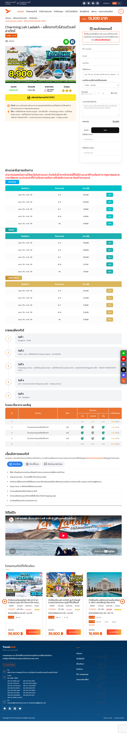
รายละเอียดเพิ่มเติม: (89, 101)
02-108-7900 (12, 678)
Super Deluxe (13, 278)
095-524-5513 (27, 681)
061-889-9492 (27, 688)
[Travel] (8, 10)
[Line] (4, 708)
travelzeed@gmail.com (37, 703)
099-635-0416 (11, 695)
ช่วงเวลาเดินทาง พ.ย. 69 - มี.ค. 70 (101, 613)
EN (119, 3)
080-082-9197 (27, 683)
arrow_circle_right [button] (122, 601)
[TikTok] (123, 369)
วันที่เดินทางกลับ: (88, 148)
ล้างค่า (86, 130)
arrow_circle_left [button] (4, 601)
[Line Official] (89, 3)
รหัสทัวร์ (11, 606)
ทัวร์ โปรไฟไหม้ (71, 11)
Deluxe (11, 229)
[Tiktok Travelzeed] (97, 3)
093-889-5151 (11, 688)
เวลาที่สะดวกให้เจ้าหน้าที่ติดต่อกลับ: (94, 80)
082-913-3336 (11, 683)
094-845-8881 (11, 690)
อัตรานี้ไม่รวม (32, 464)
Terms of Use (108, 718)
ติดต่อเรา (79, 669)
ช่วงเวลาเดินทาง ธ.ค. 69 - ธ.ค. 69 (20, 613)
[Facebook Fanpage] (93, 3)
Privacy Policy (119, 718)
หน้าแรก (20, 11)
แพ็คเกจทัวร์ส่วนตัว (20, 18)
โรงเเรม (37, 606)
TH (114, 3)
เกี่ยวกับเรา (80, 664)
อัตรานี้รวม (15, 464)
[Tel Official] (84, 3)
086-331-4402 (27, 686)
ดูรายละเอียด (33, 632)
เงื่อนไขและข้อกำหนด (53, 464)
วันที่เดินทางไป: (87, 134)
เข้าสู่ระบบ (106, 3)
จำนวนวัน (20, 606)
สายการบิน (28, 606)
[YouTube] (123, 358)
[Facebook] (123, 364)
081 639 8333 (27, 695)
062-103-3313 (11, 686)
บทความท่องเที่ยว (106, 11)
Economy (12, 182)
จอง (105, 130)
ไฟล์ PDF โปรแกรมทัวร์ (95, 458)
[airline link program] (28, 609)
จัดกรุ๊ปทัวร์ (84, 11)
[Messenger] (123, 375)
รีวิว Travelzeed (82, 674)
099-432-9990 (11, 681)
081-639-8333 (27, 693)
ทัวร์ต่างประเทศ (45, 11)
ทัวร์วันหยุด (58, 11)
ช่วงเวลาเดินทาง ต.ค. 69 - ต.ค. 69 (60, 613)
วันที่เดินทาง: (86, 69)
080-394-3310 (11, 693)
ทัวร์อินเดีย (33, 18)
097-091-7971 (27, 690)
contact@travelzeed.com (17, 703)
